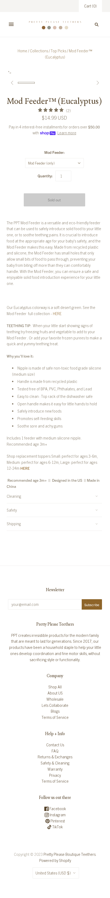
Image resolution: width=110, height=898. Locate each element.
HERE (57, 313)
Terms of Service (55, 717)
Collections (39, 50)
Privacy (55, 775)
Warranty (55, 769)
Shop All (55, 686)
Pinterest (57, 820)
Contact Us (55, 744)
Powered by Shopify (55, 860)
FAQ (55, 750)
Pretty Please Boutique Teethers (70, 854)
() (90, 5)
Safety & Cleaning (55, 762)
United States (53, 872)
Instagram (57, 814)
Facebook (57, 808)
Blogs (55, 711)
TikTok (57, 826)
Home (22, 50)
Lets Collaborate (55, 705)
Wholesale (55, 699)
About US (55, 693)
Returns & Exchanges (55, 756)
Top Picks (58, 50)
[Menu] (11, 24)
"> (26, 83)
